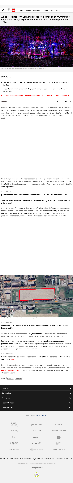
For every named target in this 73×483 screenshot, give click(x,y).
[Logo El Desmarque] (36, 430)
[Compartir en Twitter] (62, 101)
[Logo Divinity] (14, 431)
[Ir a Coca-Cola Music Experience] (10, 10)
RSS (71, 458)
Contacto (36, 460)
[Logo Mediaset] (36, 416)
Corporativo (6, 393)
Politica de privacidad (25, 458)
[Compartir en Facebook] (70, 101)
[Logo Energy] (36, 437)
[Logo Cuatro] (59, 424)
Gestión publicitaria (63, 458)
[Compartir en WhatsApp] (58, 101)
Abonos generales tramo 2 (11, 370)
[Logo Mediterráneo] (59, 449)
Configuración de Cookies (39, 458)
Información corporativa (13, 458)
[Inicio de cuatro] (3, 10)
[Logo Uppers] (14, 443)
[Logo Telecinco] (36, 424)
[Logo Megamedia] (37, 468)
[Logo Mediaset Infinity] (14, 424)
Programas (6, 398)
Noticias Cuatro (8, 408)
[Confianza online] (36, 476)
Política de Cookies (52, 458)
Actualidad (19, 378)
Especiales (10, 378)
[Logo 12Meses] (59, 443)
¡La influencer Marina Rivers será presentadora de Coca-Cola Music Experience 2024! (34, 195)
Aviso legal (3, 458)
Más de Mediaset (8, 403)
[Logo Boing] (14, 437)
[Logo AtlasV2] (14, 449)
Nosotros (5, 388)
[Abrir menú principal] (70, 10)
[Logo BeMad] (59, 437)
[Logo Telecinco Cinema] (36, 443)
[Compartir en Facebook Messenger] (66, 101)
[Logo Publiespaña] (36, 449)
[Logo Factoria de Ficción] (59, 431)
